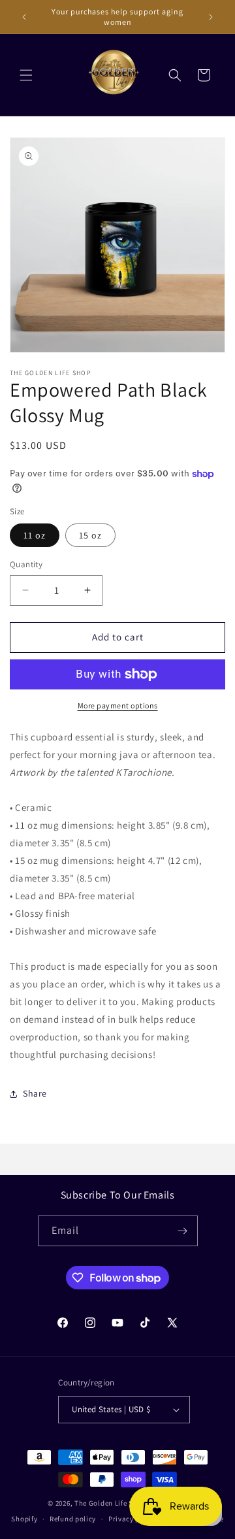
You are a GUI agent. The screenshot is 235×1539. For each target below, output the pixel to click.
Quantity (26, 564)
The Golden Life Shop (110, 1503)
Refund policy (73, 1518)
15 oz (90, 535)
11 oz (35, 535)
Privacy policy (132, 1518)
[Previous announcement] (24, 17)
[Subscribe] (182, 1231)
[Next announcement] (210, 17)
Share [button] (35, 1093)
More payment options (118, 705)
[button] (26, 75)
